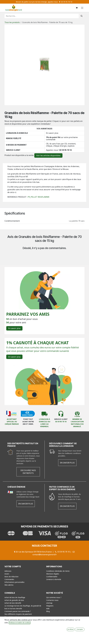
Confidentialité (51, 576)
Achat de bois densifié (13, 603)
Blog (48, 611)
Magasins (49, 606)
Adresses (8, 571)
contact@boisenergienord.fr (44, 554)
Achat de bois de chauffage (15, 597)
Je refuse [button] (70, 629)
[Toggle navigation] (82, 7)
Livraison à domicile (53, 579)
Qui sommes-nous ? (53, 597)
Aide (47, 608)
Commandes (9, 579)
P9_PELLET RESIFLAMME (38, 197)
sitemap (49, 603)
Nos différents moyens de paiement (18, 614)
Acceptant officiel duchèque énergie (12, 421)
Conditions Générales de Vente (58, 571)
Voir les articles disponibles (48, 155)
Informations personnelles (14, 582)
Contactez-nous (52, 600)
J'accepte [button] (80, 629)
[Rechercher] (81, 16)
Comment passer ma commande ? (18, 611)
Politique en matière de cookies (19, 623)
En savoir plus (52, 133)
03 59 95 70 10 (65, 150)
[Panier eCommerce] (76, 7)
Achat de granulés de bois (14, 600)
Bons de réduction (11, 576)
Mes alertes (9, 585)
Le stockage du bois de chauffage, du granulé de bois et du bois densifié (23, 607)
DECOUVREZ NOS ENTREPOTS (28, 471)
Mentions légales (52, 574)
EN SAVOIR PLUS (67, 462)
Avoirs (7, 574)
